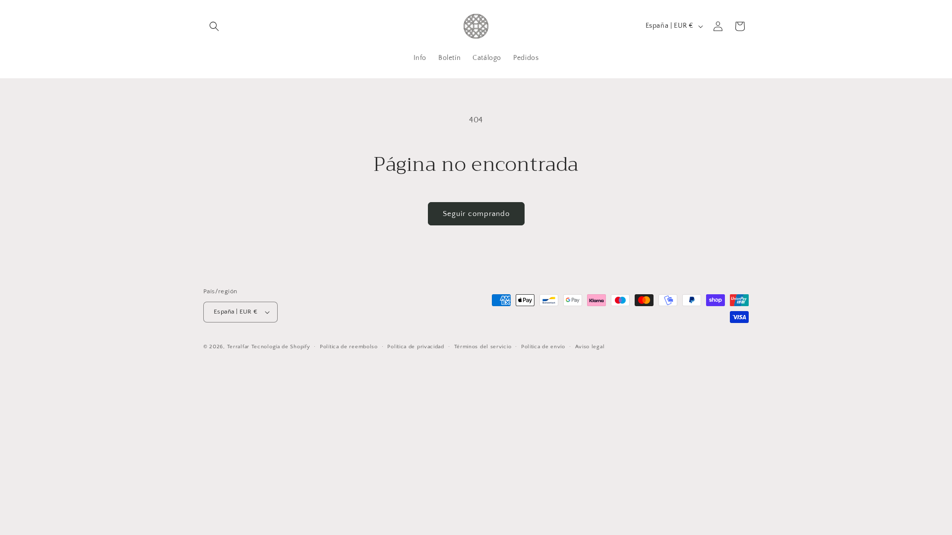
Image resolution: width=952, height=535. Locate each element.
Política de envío (543, 347)
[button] (214, 26)
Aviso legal (590, 347)
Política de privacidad (415, 347)
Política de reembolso (349, 347)
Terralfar (238, 347)
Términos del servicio (483, 347)
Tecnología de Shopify (280, 347)
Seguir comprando (476, 214)
